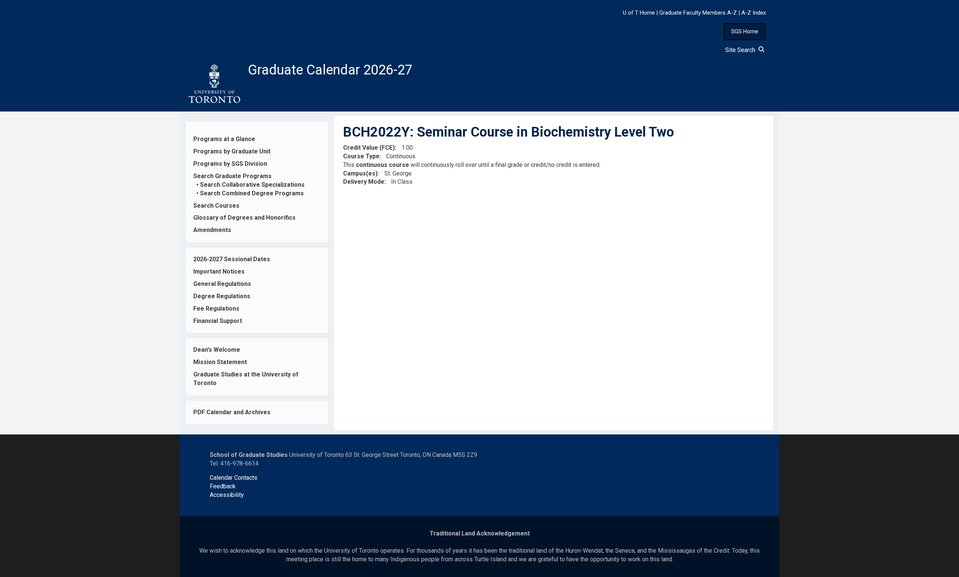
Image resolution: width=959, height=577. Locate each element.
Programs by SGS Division (230, 163)
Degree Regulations (221, 296)
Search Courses (216, 205)
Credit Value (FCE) (369, 147)
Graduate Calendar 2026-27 (330, 70)
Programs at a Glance (224, 139)
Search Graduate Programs (232, 176)
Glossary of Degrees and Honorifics (244, 217)
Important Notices (219, 271)
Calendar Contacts (233, 477)
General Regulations (222, 283)
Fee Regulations (216, 308)
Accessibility (227, 494)
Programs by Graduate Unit (231, 151)
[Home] (214, 84)
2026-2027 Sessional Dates (231, 259)
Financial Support (217, 320)
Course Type (361, 156)
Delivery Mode (363, 181)
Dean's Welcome (216, 349)
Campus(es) (360, 173)
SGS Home (744, 31)
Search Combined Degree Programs (252, 193)
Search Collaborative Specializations (252, 184)
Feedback (223, 486)
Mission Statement (220, 362)
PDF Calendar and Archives (231, 412)
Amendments (212, 229)
